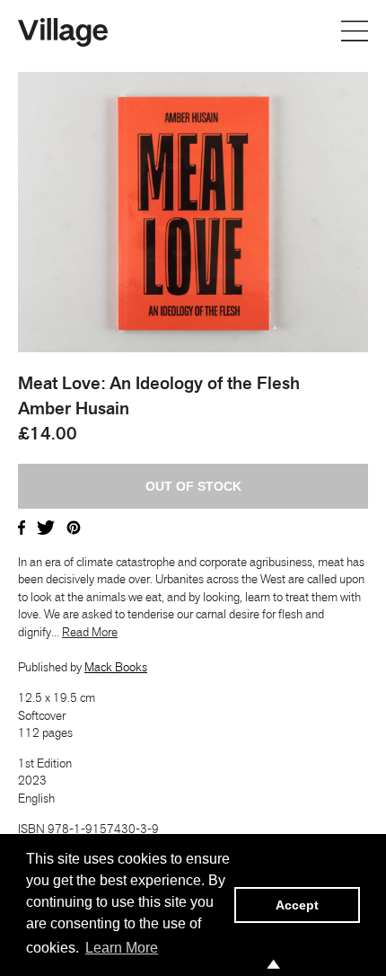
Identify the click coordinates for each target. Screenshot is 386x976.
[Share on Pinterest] (73, 526)
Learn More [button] (121, 947)
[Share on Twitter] (46, 526)
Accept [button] (297, 905)
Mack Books (115, 667)
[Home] (63, 30)
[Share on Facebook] (21, 526)
